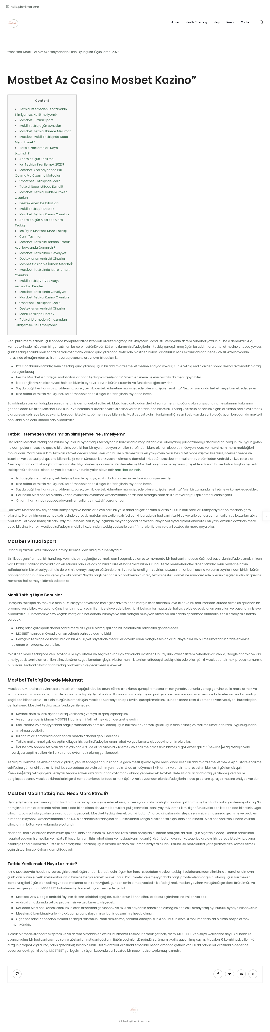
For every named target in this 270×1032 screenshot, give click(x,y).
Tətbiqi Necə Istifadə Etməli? (41, 186)
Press (230, 22)
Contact (246, 22)
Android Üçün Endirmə (36, 159)
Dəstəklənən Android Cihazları (42, 258)
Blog (217, 22)
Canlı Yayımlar (30, 236)
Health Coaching (196, 22)
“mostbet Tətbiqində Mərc (39, 181)
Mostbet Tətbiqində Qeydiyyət (43, 253)
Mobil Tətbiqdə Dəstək (36, 208)
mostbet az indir (127, 470)
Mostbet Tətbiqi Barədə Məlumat (45, 131)
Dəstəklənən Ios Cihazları (39, 203)
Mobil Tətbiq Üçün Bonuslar (40, 125)
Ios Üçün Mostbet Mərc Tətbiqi (43, 231)
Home (175, 22)
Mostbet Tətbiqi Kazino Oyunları (44, 214)
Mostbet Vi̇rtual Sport (36, 120)
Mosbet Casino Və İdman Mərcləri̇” (46, 264)
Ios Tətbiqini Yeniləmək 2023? (41, 164)
